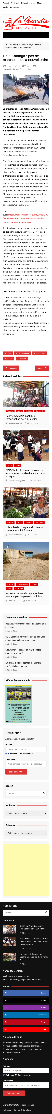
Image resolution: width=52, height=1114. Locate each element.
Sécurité (23, 69)
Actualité (8, 69)
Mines (39, 3)
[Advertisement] (26, 870)
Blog (16, 44)
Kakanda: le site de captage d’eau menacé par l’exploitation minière (24, 664)
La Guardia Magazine (16, 481)
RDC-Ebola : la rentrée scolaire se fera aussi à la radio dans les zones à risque (25, 473)
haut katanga (23, 353)
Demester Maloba (12, 66)
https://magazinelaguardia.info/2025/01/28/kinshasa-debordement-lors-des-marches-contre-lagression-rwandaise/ (25, 218)
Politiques (7, 1110)
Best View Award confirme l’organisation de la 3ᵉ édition (25, 625)
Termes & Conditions (22, 1110)
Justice (32, 3)
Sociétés (31, 69)
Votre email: (10, 759)
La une (16, 69)
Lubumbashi (40, 353)
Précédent (12, 368)
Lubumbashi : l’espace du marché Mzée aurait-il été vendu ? (23, 651)
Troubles (22, 358)
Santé (5, 7)
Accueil (6, 3)
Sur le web (15, 3)
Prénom (8, 745)
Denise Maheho (14, 601)
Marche (9, 358)
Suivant (40, 368)
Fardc (8, 353)
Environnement (15, 7)
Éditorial (24, 3)
